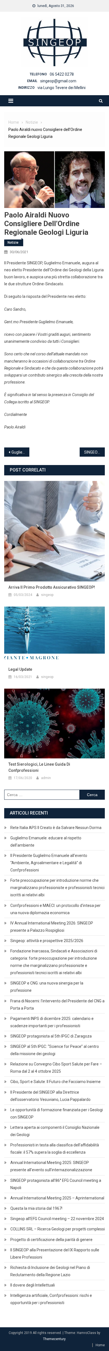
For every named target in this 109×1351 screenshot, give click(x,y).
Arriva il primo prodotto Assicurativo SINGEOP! (51, 587)
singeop (47, 595)
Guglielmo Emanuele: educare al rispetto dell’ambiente (45, 841)
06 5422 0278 (62, 74)
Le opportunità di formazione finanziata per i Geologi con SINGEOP (56, 1113)
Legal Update (20, 669)
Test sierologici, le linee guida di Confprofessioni (39, 767)
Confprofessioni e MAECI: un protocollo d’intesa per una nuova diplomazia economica (55, 909)
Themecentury (54, 1339)
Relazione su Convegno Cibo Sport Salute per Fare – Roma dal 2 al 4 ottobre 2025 (56, 1068)
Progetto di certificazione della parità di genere (51, 1239)
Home (100, 1345)
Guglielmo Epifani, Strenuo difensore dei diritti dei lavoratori (20, 452)
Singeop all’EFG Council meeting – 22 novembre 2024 (57, 1218)
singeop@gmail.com (58, 81)
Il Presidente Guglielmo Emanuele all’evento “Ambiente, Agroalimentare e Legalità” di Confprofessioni (48, 862)
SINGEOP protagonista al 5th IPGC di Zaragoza (51, 1036)
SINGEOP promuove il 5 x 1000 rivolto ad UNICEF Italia (94, 452)
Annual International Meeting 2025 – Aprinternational (57, 1198)
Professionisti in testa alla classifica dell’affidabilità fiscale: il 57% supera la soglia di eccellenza (54, 1148)
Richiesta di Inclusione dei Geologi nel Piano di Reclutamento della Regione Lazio (50, 1271)
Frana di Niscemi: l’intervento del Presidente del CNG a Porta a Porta (57, 1004)
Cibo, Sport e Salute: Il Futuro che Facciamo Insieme (55, 1081)
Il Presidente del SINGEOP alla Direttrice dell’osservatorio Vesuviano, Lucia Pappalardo (50, 1096)
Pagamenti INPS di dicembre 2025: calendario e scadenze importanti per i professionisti (52, 1022)
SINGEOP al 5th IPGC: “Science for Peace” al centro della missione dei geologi (54, 1050)
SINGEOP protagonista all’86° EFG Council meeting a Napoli (55, 1184)
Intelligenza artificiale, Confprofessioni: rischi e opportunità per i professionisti (51, 1299)
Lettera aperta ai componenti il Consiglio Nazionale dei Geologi (54, 1131)
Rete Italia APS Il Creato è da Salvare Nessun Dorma (55, 827)
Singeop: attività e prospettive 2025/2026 (46, 940)
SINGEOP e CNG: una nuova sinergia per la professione (46, 987)
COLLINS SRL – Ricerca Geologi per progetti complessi (57, 1229)
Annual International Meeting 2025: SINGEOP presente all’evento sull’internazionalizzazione (51, 1166)
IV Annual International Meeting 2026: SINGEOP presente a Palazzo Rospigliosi (51, 927)
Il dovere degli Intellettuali (32, 1285)
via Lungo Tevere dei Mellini (61, 88)
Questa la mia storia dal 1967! (36, 1208)
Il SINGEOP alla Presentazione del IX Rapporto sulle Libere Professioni (54, 1253)
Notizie (13, 243)
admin (46, 778)
